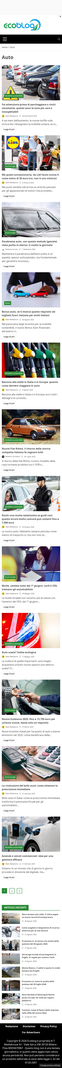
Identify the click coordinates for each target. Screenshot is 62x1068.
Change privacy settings (50, 1065)
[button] (59, 39)
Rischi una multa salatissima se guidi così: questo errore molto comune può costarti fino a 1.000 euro (30, 519)
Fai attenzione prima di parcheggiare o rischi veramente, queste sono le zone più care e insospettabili (29, 108)
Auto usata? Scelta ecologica (19, 652)
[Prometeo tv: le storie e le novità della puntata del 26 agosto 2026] (11, 945)
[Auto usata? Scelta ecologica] (31, 630)
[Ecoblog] (22, 24)
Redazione (11, 1026)
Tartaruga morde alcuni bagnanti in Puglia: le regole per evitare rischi (39, 956)
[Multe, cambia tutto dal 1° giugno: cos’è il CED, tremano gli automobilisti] (31, 563)
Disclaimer (29, 1026)
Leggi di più (8, 129)
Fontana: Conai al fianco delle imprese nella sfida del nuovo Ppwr (40, 1011)
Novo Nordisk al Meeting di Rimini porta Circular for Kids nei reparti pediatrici (38, 997)
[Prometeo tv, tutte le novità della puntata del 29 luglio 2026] (11, 985)
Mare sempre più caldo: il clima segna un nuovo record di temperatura (40, 916)
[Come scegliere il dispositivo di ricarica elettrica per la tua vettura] (11, 931)
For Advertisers (31, 1032)
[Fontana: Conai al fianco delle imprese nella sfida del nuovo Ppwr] (11, 1014)
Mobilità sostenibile (14, 95)
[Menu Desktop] (5, 39)
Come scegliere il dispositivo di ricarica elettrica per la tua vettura (40, 929)
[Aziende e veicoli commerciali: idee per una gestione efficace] (31, 834)
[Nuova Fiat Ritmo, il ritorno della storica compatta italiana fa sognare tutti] (31, 427)
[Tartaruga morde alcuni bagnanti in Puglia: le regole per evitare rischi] (11, 958)
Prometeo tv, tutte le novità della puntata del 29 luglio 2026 (38, 983)
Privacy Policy (48, 1026)
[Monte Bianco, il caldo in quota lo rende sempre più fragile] (11, 972)
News (7, 303)
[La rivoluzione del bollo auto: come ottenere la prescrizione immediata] (31, 763)
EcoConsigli (10, 166)
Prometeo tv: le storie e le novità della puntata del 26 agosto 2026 (40, 942)
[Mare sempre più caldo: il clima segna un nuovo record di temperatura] (11, 918)
